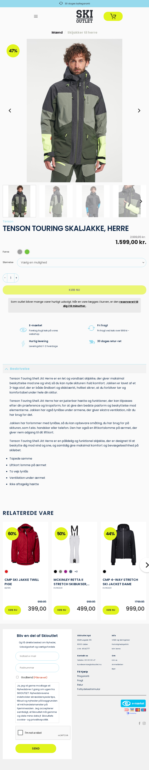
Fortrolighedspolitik (120, 644)
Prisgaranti (83, 676)
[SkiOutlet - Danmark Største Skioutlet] (74, 16)
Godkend (34, 677)
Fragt (80, 680)
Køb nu (74, 290)
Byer (114, 669)
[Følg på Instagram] (144, 723)
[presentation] (43, 733)
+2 (76, 571)
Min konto (116, 648)
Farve (6, 251)
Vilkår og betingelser (121, 640)
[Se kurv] (113, 16)
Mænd (57, 32)
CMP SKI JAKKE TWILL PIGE (22, 582)
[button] (36, 16)
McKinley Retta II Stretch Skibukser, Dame (70, 582)
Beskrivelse (20, 369)
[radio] (20, 252)
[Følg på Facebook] (139, 723)
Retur (80, 684)
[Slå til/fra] (6, 369)
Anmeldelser (117, 664)
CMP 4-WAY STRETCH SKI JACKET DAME (120, 582)
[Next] (139, 110)
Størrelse (8, 262)
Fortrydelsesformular (88, 689)
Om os (114, 660)
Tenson (8, 221)
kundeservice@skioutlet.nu (89, 664)
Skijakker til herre (82, 32)
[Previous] (10, 110)
